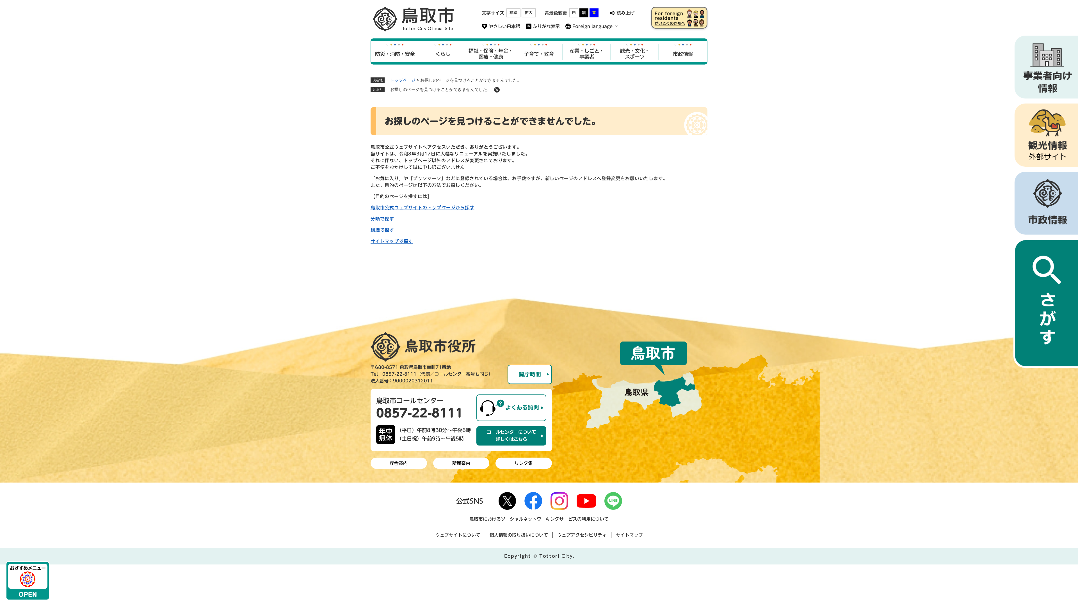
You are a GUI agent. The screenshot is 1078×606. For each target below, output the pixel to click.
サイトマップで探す (392, 241)
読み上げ (625, 13)
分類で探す (382, 219)
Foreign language (592, 26)
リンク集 (524, 463)
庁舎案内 (399, 463)
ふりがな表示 (546, 26)
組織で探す (382, 230)
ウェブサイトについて (457, 535)
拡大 (529, 13)
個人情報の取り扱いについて (519, 535)
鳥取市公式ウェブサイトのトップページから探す (422, 207)
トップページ (402, 80)
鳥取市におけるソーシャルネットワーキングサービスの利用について (539, 519)
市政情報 (683, 53)
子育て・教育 (539, 53)
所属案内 (461, 463)
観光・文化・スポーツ (635, 53)
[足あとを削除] (497, 89)
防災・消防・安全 (395, 53)
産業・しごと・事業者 (587, 53)
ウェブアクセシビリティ (582, 535)
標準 (513, 13)
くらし (442, 53)
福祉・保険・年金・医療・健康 (491, 53)
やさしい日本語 (504, 26)
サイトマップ (629, 535)
